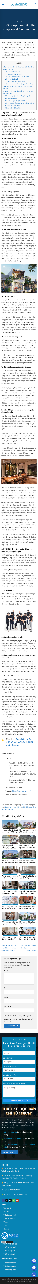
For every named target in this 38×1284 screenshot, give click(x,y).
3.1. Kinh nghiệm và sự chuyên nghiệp (18, 96)
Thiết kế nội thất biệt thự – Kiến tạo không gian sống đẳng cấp (8, 947)
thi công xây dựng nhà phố (13, 807)
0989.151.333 (15, 1190)
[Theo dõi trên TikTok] (6, 1200)
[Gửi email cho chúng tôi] (10, 1200)
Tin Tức (6, 1225)
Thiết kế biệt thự (9, 1251)
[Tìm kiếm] (36, 4)
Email (6, 997)
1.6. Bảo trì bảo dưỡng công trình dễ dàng (19, 84)
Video (6, 1222)
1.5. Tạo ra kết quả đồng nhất (15, 81)
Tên (5, 988)
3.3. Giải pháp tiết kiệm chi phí (15, 101)
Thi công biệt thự (10, 1266)
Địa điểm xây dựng (9, 1075)
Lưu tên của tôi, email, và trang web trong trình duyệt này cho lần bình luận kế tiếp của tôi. (18, 1019)
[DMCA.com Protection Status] (7, 1242)
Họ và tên (6, 1049)
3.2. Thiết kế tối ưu (11, 98)
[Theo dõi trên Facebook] (3, 1200)
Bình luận (7, 971)
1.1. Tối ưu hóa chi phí (12, 72)
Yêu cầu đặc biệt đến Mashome (14, 1083)
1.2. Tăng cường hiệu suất (13, 74)
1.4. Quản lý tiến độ (11, 79)
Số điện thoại (8, 1058)
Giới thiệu (7, 1211)
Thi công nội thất (10, 1270)
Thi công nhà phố (10, 1263)
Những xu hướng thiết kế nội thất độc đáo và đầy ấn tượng (28, 947)
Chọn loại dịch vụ (10, 1066)
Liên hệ (6, 1229)
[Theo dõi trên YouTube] (17, 1200)
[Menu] (2, 4)
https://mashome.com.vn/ (21, 791)
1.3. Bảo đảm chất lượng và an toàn (17, 77)
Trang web (7, 1006)
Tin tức (19, 21)
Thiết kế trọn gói (9, 1218)
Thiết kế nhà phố (9, 1247)
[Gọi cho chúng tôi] (13, 1200)
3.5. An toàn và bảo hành (13, 108)
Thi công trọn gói (10, 1215)
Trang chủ (7, 1208)
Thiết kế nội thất (9, 1254)
